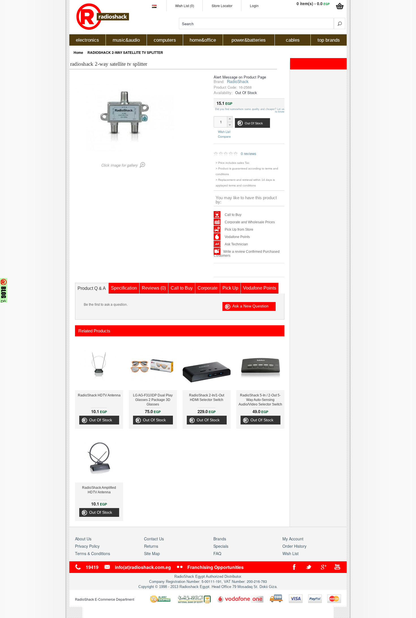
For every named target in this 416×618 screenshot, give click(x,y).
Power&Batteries (248, 40)
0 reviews (248, 153)
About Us (83, 538)
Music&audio (126, 40)
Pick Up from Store (239, 230)
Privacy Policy (87, 546)
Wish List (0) (184, 5)
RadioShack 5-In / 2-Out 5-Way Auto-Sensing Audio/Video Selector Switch (260, 399)
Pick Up (230, 288)
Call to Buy (233, 215)
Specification (124, 288)
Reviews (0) (154, 288)
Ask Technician (236, 244)
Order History (294, 546)
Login (254, 5)
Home (78, 52)
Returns (151, 546)
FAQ (217, 553)
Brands (219, 538)
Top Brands (329, 40)
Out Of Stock (100, 420)
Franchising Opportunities (215, 567)
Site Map (152, 553)
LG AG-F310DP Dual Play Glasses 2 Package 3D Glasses (153, 399)
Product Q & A (92, 288)
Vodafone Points (237, 237)
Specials (220, 546)
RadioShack (237, 81)
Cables (293, 40)
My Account (292, 538)
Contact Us (154, 538)
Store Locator (222, 5)
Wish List (224, 131)
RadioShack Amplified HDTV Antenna (99, 490)
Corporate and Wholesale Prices (250, 222)
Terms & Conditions (92, 553)
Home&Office (203, 40)
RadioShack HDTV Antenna (99, 395)
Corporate (208, 288)
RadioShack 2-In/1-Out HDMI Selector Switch (206, 397)
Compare (224, 136)
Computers (165, 40)
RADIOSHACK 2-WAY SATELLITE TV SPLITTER (125, 52)
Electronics (87, 40)
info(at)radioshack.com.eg (143, 567)
